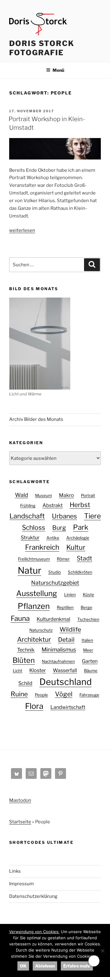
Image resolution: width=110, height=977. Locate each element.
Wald (21, 495)
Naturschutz (41, 630)
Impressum (21, 884)
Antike (52, 537)
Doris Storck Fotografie (41, 48)
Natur (29, 570)
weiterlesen (22, 230)
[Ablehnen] (102, 951)
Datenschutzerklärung (33, 896)
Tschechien (88, 619)
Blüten (24, 660)
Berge (86, 607)
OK (23, 965)
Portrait (88, 495)
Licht (17, 670)
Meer (88, 650)
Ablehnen (45, 965)
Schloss (33, 527)
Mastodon (20, 800)
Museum (43, 495)
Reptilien (65, 607)
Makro (66, 495)
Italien (87, 640)
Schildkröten (80, 572)
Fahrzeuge (89, 694)
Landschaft (27, 516)
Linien (70, 594)
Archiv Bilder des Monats (36, 419)
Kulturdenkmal (53, 619)
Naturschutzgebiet (55, 582)
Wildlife (70, 629)
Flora (34, 706)
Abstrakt (52, 505)
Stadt (84, 558)
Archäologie (77, 537)
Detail (66, 639)
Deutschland (65, 681)
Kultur (75, 547)
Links (15, 871)
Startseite (20, 822)
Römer (63, 558)
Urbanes (64, 516)
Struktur (30, 537)
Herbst (80, 505)
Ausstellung (36, 593)
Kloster (37, 670)
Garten (89, 661)
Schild (25, 683)
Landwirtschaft (67, 707)
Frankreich (42, 547)
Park (80, 527)
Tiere (92, 516)
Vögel (63, 694)
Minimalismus (59, 649)
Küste (88, 594)
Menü (58, 70)
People (41, 694)
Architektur (34, 639)
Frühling (27, 505)
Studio (54, 572)
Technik (26, 650)
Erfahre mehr (76, 965)
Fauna (20, 618)
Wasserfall (65, 670)
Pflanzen (34, 606)
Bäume (90, 670)
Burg (59, 527)
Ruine (19, 694)
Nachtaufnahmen (58, 661)
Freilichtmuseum (34, 558)
